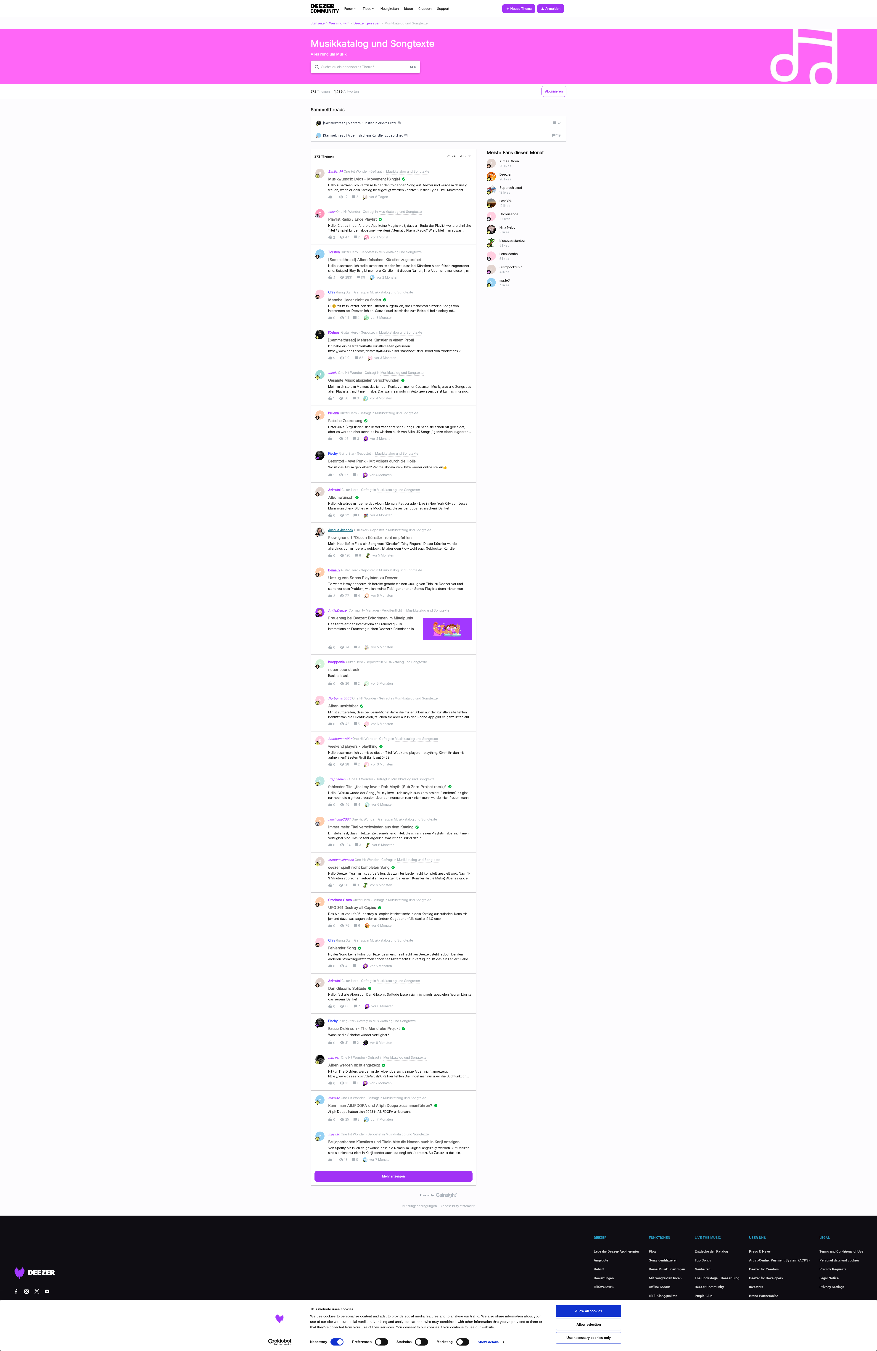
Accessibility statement (458, 1206)
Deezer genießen (367, 23)
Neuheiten (702, 1269)
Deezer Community (709, 1287)
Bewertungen (604, 1278)
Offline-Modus (660, 1287)
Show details (488, 1342)
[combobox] (365, 67)
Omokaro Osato (340, 900)
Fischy (333, 453)
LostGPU (505, 201)
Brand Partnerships (763, 1295)
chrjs (331, 212)
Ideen (408, 9)
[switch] (381, 1342)
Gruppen (425, 9)
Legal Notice (829, 1278)
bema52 (334, 570)
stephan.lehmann (341, 860)
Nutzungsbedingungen (419, 1206)
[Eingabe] (315, 67)
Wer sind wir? (339, 23)
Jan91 (332, 373)
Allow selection (588, 1324)
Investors (756, 1287)
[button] (518, 8)
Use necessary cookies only (588, 1338)
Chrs (331, 292)
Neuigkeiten (389, 9)
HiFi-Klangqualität (663, 1295)
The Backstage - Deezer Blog (717, 1278)
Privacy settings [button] (831, 1287)
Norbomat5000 (339, 698)
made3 (504, 280)
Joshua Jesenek (340, 530)
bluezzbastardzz (512, 241)
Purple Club (703, 1295)
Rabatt (599, 1269)
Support (443, 9)
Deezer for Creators (764, 1269)
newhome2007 (339, 819)
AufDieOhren (509, 161)
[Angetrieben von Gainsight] (438, 1196)
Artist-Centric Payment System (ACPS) (779, 1260)
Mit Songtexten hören (665, 1278)
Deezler (505, 174)
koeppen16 (336, 662)
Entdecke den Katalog (711, 1251)
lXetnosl (334, 332)
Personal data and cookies (839, 1260)
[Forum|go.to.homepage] (325, 8)
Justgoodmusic (510, 267)
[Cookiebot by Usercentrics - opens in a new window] (280, 1342)
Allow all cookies (588, 1311)
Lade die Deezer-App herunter (616, 1251)
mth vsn (334, 1057)
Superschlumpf (510, 188)
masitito (334, 1098)
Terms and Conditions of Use (841, 1251)
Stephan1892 (338, 779)
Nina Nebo (507, 227)
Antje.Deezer (338, 610)
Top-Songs (703, 1260)
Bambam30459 (339, 739)
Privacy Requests (832, 1269)
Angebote (601, 1260)
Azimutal (334, 490)
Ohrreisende (508, 214)
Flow (652, 1251)
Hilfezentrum (604, 1287)
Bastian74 (335, 171)
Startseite (318, 23)
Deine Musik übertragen (667, 1269)
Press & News (760, 1251)
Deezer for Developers (766, 1278)
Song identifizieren (663, 1260)
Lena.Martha (508, 254)
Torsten (334, 252)
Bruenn (333, 413)
